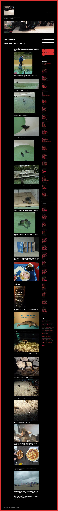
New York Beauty (44, 149)
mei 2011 (43, 296)
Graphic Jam (44, 104)
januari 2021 (44, 215)
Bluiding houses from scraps (46, 80)
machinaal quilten (44, 135)
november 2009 (44, 312)
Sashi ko (43, 166)
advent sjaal (44, 67)
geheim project (44, 102)
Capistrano (43, 85)
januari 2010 (44, 310)
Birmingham (44, 77)
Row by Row (44, 165)
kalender (47, 330)
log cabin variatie (44, 131)
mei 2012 (43, 285)
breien (43, 83)
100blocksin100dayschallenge (46, 320)
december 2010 (44, 300)
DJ (42, 92)
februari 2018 (44, 245)
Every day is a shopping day (46, 95)
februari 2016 (44, 261)
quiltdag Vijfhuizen (45, 158)
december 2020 (44, 216)
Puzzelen (43, 156)
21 (53, 52)
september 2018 (44, 240)
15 (42, 52)
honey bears (44, 108)
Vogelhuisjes (44, 193)
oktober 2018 (44, 239)
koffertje (43, 125)
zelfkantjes (43, 197)
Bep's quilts (44, 76)
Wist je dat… (44, 196)
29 (42, 55)
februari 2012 (44, 288)
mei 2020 (43, 222)
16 (44, 52)
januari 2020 (44, 226)
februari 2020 (44, 225)
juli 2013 (43, 273)
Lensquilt (43, 130)
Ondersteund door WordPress (15, 507)
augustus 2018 (44, 241)
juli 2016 (43, 257)
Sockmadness (44, 171)
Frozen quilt (44, 100)
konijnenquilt (44, 126)
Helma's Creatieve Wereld (12, 17)
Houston (43, 109)
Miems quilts (44, 138)
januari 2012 (44, 289)
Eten (43, 94)
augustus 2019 (44, 230)
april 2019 (43, 234)
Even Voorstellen (51, 12)
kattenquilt (51, 330)
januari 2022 (44, 208)
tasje (43, 181)
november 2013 (44, 269)
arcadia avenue (44, 324)
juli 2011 (43, 294)
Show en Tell (44, 169)
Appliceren (43, 70)
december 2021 (44, 209)
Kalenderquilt (44, 117)
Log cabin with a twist (45, 132)
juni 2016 (43, 258)
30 (44, 55)
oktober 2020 (44, 218)
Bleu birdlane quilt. (44, 78)
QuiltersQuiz (44, 339)
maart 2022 (44, 207)
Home (46, 12)
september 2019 (44, 229)
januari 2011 (44, 299)
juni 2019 (43, 232)
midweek (43, 137)
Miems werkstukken (45, 139)
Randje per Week (44, 162)
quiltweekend (44, 161)
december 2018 (44, 237)
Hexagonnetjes (44, 107)
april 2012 (43, 286)
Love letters (44, 134)
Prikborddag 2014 (44, 155)
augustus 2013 (44, 272)
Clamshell (43, 88)
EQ (42, 93)
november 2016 (44, 253)
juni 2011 (43, 295)
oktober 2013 (44, 270)
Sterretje (43, 177)
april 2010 (43, 307)
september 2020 (44, 219)
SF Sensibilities (44, 168)
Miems (43, 333)
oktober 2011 (44, 291)
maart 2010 (43, 308)
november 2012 (44, 280)
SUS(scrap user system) (45, 180)
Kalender (43, 116)
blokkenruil (44, 79)
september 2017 (44, 249)
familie (43, 96)
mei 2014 (43, 264)
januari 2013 (44, 278)
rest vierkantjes (44, 163)
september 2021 (44, 211)
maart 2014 (43, 266)
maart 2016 (43, 260)
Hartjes (43, 106)
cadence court (44, 84)
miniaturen (43, 140)
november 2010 (44, 301)
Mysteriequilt (44, 146)
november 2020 (44, 217)
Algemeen (43, 68)
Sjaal (43, 170)
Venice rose (44, 192)
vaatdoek (43, 345)
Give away (43, 103)
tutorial (43, 186)
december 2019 (44, 227)
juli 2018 (43, 242)
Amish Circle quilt (44, 69)
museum (43, 145)
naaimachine (44, 147)
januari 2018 (44, 246)
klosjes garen (44, 124)
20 (51, 52)
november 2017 (44, 247)
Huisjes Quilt (44, 330)
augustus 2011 (44, 293)
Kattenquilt (43, 118)
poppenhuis (44, 154)
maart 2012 (43, 287)
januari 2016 (44, 262)
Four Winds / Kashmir (45, 98)
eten (52, 327)
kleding (43, 122)
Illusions (43, 111)
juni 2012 (43, 284)
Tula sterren (44, 184)
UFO (43, 189)
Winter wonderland (45, 195)
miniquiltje (43, 143)
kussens (43, 127)
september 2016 (44, 255)
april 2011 (43, 297)
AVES (43, 73)
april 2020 (43, 223)
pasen (46, 336)
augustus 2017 (44, 250)
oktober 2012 (44, 281)
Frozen (43, 99)
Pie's (43, 153)
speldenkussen (44, 173)
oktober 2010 (44, 302)
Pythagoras (43, 157)
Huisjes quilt (44, 110)
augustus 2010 (44, 304)
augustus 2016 (44, 256)
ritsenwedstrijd (44, 164)
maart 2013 (43, 276)
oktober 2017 (44, 248)
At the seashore (44, 72)
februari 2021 (44, 214)
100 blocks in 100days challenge (46, 63)
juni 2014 (43, 263)
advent (48, 321)
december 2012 (44, 279)
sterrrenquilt (44, 178)
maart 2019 (43, 235)
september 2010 (44, 303)
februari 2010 (44, 309)
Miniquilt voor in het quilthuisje (46, 141)
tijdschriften (43, 343)
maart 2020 (44, 224)
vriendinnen (44, 194)
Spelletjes (43, 174)
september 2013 (44, 271)
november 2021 (44, 210)
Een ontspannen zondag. (15, 43)
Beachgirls (48, 324)
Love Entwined (44, 133)
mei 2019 (43, 233)
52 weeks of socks (44, 65)
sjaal (51, 339)
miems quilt (46, 333)
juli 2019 (43, 231)
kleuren (43, 123)
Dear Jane (43, 327)
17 (46, 52)
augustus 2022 (44, 206)
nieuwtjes (43, 150)
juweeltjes (43, 114)
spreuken (43, 342)
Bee (42, 75)
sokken (43, 172)
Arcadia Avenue (44, 71)
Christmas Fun (44, 87)
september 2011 (44, 292)
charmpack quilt (44, 86)
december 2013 (44, 268)
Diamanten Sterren (45, 91)
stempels (43, 176)
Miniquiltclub (44, 142)
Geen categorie (44, 101)
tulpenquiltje (44, 185)
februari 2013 (44, 277)
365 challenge (44, 321)
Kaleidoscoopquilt (44, 115)
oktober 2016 (44, 254)
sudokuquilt (44, 179)
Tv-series (43, 187)
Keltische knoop (44, 119)
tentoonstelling (50, 342)
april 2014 (43, 265)
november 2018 (44, 238)
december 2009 (44, 311)
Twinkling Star (44, 188)
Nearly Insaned (44, 148)
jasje (43, 112)
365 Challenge (44, 64)
